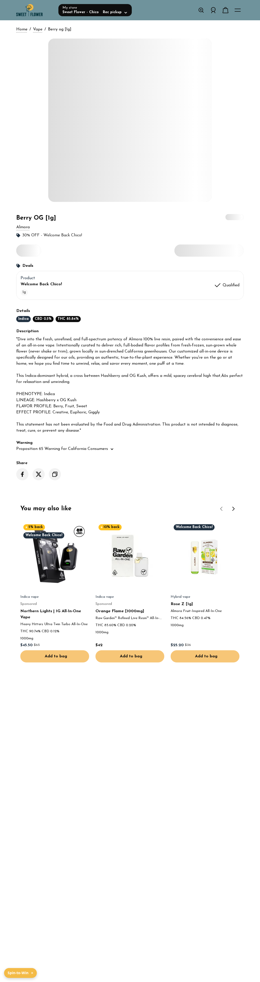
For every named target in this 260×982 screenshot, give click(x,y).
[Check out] (225, 10)
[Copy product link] (55, 474)
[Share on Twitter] (38, 474)
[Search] (201, 10)
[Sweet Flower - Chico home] (35, 10)
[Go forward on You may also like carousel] (234, 509)
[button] (23, 227)
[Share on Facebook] (22, 474)
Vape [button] (37, 29)
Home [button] (21, 29)
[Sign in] (213, 10)
